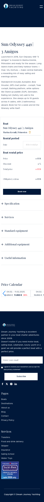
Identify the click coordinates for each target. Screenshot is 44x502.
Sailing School (7, 454)
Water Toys (6, 458)
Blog (3, 412)
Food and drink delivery (12, 442)
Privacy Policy (7, 420)
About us (5, 408)
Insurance (5, 450)
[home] (8, 6)
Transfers (5, 437)
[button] (41, 6)
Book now (22, 192)
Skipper (4, 446)
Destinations (7, 403)
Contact (5, 416)
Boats (4, 399)
